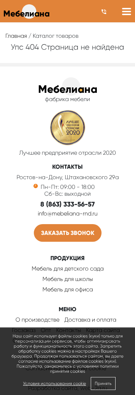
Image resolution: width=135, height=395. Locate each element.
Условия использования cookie (54, 383)
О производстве (37, 319)
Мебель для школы (67, 279)
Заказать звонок (67, 233)
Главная (16, 35)
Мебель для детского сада (68, 268)
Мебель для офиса (67, 289)
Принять (103, 383)
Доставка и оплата (90, 319)
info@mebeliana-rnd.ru (68, 213)
